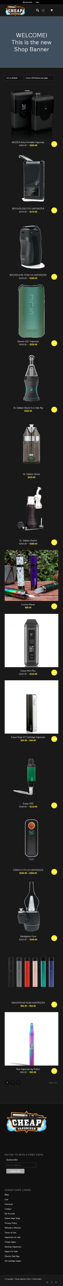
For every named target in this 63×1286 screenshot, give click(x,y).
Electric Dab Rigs (12, 1256)
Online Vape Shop (12, 1218)
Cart (37, 2)
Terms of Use (10, 1233)
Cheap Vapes (10, 1242)
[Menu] (43, 10)
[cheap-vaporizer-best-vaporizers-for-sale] (26, 10)
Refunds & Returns (13, 1228)
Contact (8, 1209)
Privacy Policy (11, 1223)
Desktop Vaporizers (13, 1247)
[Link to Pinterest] (56, 1282)
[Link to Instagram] (47, 1282)
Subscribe (12, 1160)
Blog (6, 1195)
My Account (27, 2)
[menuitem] (27, 2)
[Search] (36, 10)
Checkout (9, 1204)
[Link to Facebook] (52, 1282)
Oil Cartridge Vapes (13, 1261)
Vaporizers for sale (13, 1237)
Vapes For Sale (11, 1251)
